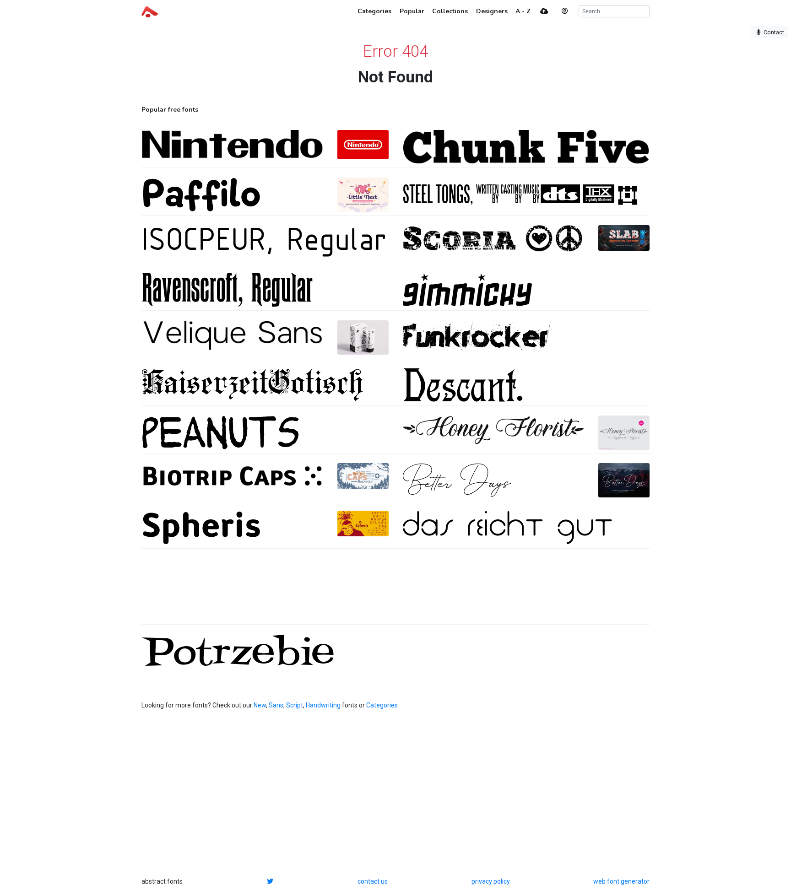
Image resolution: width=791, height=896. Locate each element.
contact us (373, 881)
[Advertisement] (395, 591)
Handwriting (323, 705)
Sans (276, 705)
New (260, 705)
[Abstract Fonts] (149, 11)
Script (294, 705)
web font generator (621, 881)
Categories (382, 705)
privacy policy (490, 881)
